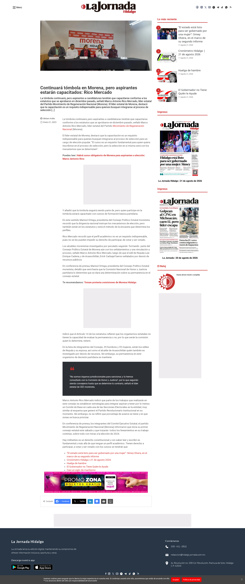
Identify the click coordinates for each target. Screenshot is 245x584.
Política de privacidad (191, 580)
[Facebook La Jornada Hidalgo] (197, 7)
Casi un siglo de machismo (81, 470)
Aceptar (176, 580)
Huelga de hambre (76, 463)
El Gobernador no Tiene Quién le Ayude (87, 466)
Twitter (81, 501)
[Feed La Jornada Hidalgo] (230, 7)
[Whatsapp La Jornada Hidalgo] (226, 7)
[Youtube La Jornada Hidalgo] (209, 7)
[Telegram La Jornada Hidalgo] (218, 7)
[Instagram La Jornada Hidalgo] (201, 7)
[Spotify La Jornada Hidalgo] (213, 7)
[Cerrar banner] (242, 580)
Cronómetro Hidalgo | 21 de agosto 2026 (89, 459)
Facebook (64, 501)
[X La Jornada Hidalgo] (205, 7)
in (90, 501)
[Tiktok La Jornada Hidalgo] (222, 7)
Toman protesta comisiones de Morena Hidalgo (110, 282)
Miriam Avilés (49, 118)
